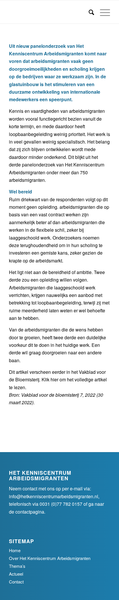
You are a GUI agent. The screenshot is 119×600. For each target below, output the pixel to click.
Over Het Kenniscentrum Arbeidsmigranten (49, 558)
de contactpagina (26, 511)
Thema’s (17, 566)
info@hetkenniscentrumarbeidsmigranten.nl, (54, 496)
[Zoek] (88, 11)
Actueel (16, 574)
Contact (16, 582)
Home (15, 550)
